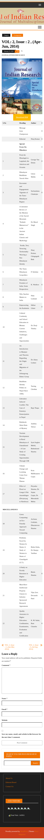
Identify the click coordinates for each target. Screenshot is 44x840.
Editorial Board (11, 782)
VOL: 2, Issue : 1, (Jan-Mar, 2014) (10, 647)
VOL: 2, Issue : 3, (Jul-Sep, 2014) (33, 647)
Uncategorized (17, 35)
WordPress (24, 831)
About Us (9, 778)
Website (4, 720)
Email (4, 709)
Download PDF (22, 117)
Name (4, 698)
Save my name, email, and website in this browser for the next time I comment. (21, 735)
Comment (6, 665)
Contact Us (9, 786)
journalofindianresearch (13, 55)
